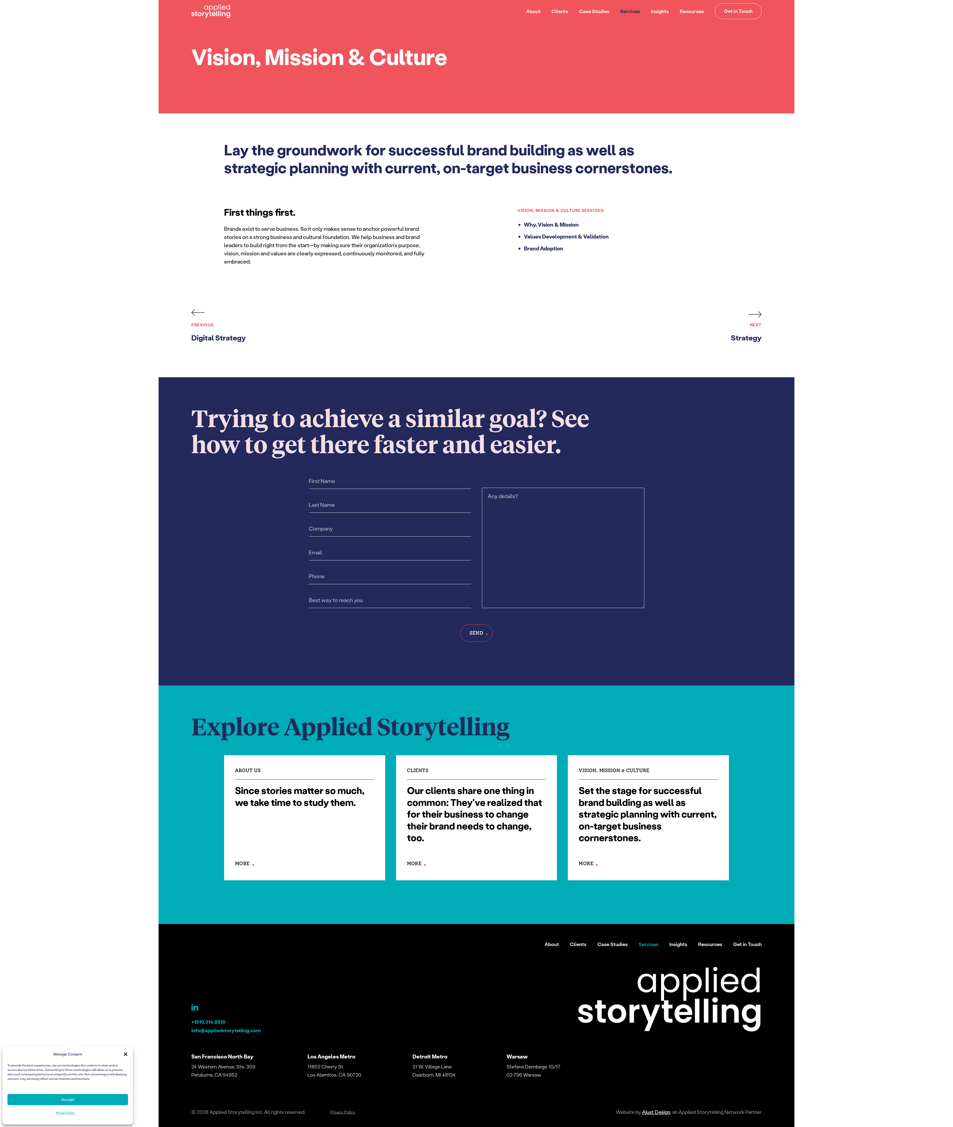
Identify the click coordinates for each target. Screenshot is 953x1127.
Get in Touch (738, 11)
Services (630, 11)
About (533, 11)
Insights (660, 11)
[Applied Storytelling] (670, 1000)
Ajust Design (656, 1112)
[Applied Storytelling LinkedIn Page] (196, 1010)
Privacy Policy (65, 1113)
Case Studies (594, 11)
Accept (67, 1099)
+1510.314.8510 (208, 1022)
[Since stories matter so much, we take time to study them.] (304, 817)
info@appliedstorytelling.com (226, 1030)
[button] (125, 1054)
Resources (692, 11)
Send (477, 633)
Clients (559, 11)
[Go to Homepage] (211, 11)
